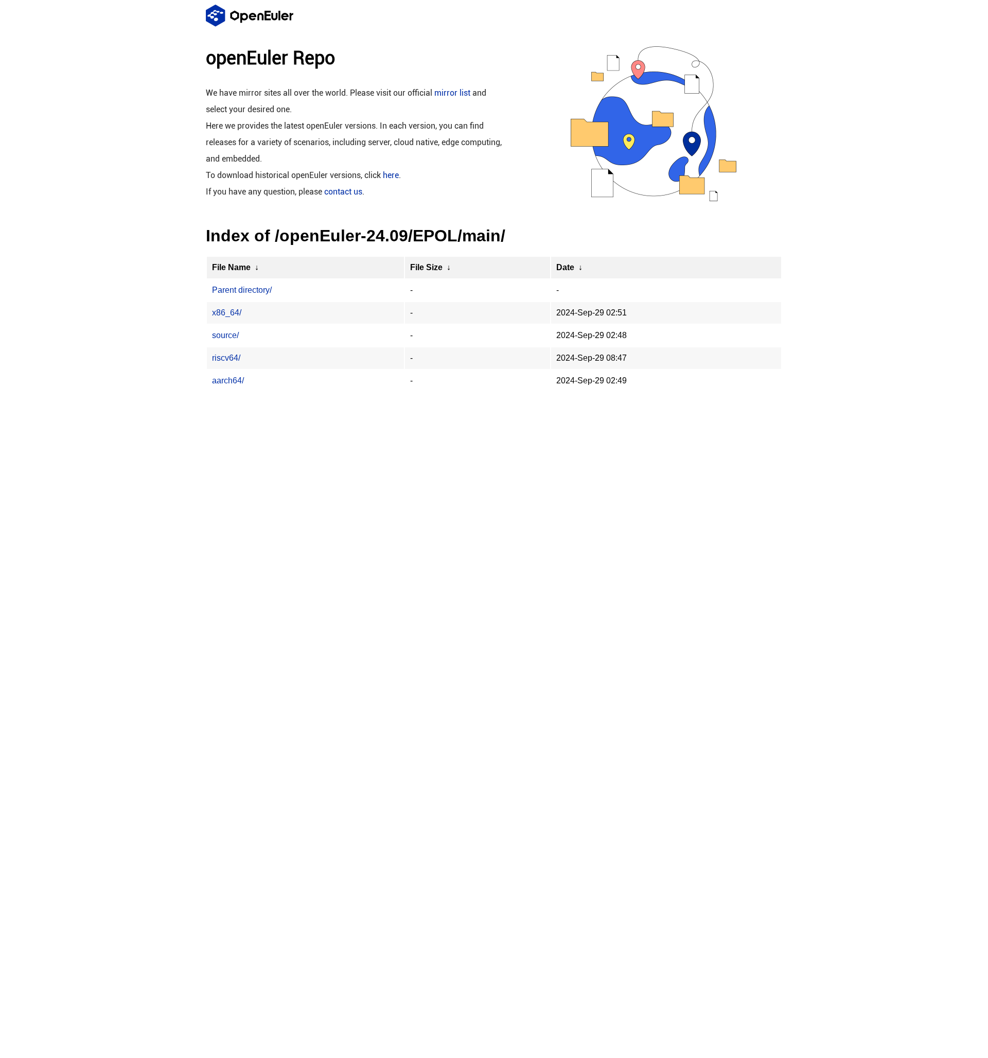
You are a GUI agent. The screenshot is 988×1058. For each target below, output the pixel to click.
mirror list (452, 93)
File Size (426, 267)
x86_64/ (226, 312)
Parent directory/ (242, 290)
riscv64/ (226, 358)
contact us (343, 192)
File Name (231, 267)
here (391, 175)
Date (565, 267)
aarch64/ (228, 380)
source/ (225, 335)
